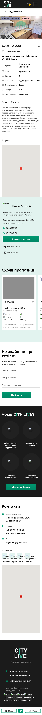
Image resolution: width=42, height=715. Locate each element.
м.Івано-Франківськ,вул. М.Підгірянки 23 (18, 519)
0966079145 (11, 228)
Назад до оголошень (14, 12)
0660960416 (11, 233)
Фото (34, 711)
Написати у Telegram (13, 246)
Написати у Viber (12, 252)
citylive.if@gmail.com (16, 542)
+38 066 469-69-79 (15, 533)
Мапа (10, 711)
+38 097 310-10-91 (15, 530)
